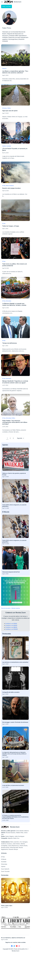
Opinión (4, 146)
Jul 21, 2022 (5, 385)
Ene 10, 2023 (5, 152)
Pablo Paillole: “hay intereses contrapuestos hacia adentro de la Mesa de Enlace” (14, 422)
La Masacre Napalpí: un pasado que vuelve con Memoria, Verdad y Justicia (14, 304)
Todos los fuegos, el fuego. (10, 226)
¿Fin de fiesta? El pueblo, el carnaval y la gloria (14, 149)
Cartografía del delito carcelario (10, 692)
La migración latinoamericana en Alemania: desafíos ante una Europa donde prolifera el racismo (14, 754)
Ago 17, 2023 (5, 113)
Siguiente (20, 438)
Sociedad (8, 146)
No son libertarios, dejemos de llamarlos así (13, 937)
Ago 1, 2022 (5, 345)
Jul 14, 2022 (5, 426)
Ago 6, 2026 (5, 664)
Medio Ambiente (10, 185)
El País (3, 185)
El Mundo (4, 108)
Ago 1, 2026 (5, 757)
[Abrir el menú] (2, 2)
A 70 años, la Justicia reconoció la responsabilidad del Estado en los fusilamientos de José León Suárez (15, 817)
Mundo (6, 512)
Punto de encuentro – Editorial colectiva (10, 608)
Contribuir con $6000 (11, 627)
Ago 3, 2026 (5, 724)
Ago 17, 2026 (5, 476)
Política (9, 108)
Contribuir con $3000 (11, 625)
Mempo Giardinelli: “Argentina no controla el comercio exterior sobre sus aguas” (15, 381)
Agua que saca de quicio (10, 110)
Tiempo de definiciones (9, 343)
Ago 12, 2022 (5, 307)
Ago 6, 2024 (5, 75)
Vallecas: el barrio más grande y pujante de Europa (14, 474)
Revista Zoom (15, 827)
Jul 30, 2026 (5, 820)
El (3, 512)
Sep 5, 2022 (5, 228)
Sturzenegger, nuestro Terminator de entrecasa (15, 722)
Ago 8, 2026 (5, 573)
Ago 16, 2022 (5, 268)
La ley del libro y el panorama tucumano (13, 785)
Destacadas (6, 634)
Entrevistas (8, 301)
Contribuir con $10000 (11, 629)
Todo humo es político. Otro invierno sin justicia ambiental (14, 264)
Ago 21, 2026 (4, 907)
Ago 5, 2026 (5, 694)
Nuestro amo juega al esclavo (11, 188)
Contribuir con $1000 (11, 623)
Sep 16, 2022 (5, 190)
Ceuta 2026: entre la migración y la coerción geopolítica (14, 505)
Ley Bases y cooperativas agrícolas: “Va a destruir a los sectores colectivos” (15, 72)
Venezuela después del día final (11, 572)
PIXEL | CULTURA (6, 6)
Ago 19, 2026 (4, 939)
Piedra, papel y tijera (6, 905)
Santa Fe (4, 68)
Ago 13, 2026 (5, 508)
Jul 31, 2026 (5, 787)
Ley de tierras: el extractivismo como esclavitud (15, 662)
